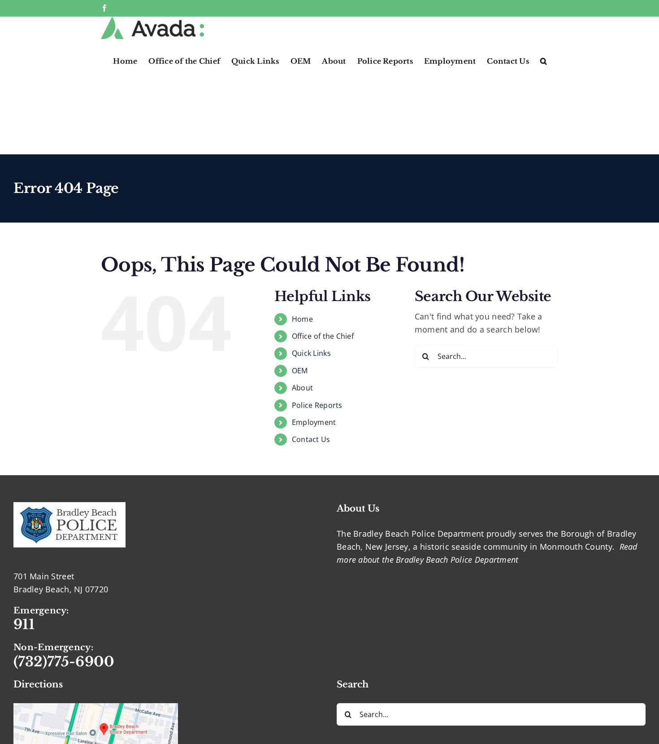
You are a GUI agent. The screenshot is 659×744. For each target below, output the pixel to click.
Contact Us (311, 439)
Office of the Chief (323, 336)
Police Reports (317, 405)
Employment (314, 422)
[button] (543, 60)
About (302, 388)
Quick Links (311, 353)
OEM (300, 371)
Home (302, 319)
